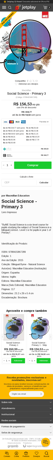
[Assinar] (41, 394)
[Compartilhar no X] (34, 81)
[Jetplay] (25, 7)
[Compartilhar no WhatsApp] (31, 81)
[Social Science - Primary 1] (14, 339)
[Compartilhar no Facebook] (28, 81)
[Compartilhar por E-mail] (36, 81)
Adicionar (18, 360)
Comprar (32, 165)
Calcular (43, 182)
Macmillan (26, 90)
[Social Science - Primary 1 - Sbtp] (39, 339)
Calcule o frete (26, 177)
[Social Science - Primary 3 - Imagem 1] (26, 45)
